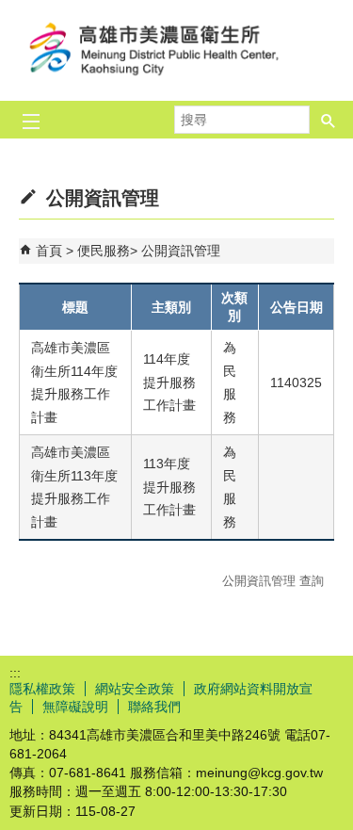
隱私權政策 (42, 688)
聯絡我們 (154, 706)
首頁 (49, 250)
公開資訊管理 (180, 250)
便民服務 (103, 250)
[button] (328, 120)
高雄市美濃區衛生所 (177, 50)
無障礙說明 (75, 706)
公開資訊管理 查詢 (273, 581)
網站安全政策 (134, 688)
